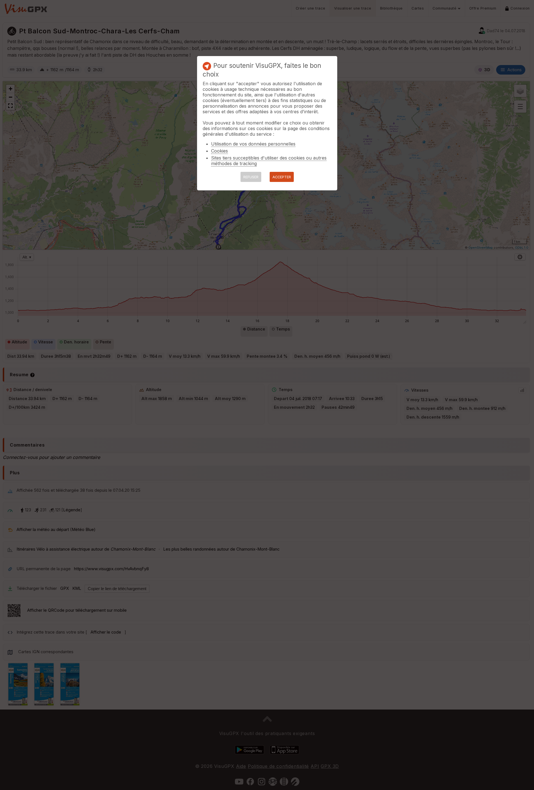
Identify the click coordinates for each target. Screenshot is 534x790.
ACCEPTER (281, 177)
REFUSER (250, 177)
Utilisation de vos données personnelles (253, 144)
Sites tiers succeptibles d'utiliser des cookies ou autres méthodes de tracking (269, 160)
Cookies (219, 151)
